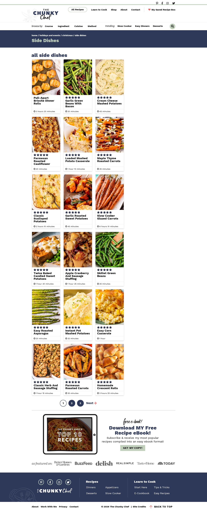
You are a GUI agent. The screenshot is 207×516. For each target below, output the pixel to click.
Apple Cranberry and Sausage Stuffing (77, 275)
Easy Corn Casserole (104, 332)
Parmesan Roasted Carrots (77, 387)
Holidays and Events (50, 35)
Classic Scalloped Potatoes (41, 218)
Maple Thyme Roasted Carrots (108, 160)
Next (89, 403)
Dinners (90, 487)
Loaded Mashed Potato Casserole (77, 160)
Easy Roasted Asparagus (43, 332)
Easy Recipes (162, 493)
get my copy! (132, 447)
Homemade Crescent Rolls (107, 387)
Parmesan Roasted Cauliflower (42, 161)
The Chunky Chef (39, 15)
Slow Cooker (124, 26)
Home (34, 35)
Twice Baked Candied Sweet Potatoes (44, 275)
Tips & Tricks (161, 487)
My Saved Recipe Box (163, 9)
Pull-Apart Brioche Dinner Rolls (44, 100)
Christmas (67, 35)
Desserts (158, 26)
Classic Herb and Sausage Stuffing (46, 387)
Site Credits (139, 506)
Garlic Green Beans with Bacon (74, 103)
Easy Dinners (142, 26)
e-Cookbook (141, 493)
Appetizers (111, 487)
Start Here (140, 487)
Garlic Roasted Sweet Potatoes (76, 217)
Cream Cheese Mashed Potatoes (109, 102)
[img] (157, 3)
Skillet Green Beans (106, 274)
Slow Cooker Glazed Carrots (107, 217)
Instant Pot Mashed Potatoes (77, 332)
